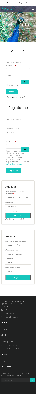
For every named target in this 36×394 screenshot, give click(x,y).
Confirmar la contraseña (13, 267)
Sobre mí (4, 329)
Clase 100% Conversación (9, 345)
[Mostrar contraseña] (25, 82)
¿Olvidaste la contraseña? (15, 97)
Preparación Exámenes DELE (10, 349)
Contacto (4, 361)
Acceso (12, 92)
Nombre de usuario (14, 119)
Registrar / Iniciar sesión (27, 3)
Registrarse (13, 171)
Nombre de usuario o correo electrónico (16, 64)
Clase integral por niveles (8, 342)
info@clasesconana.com (10, 310)
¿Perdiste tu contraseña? (14, 219)
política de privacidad (14, 164)
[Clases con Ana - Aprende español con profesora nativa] (6, 9)
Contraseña (11, 75)
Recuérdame (13, 211)
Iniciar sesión (18, 216)
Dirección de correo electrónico (13, 130)
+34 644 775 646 (9, 313)
